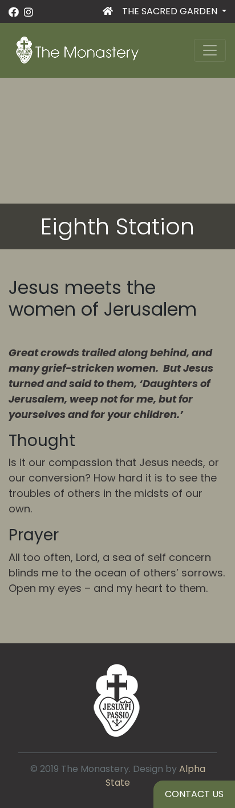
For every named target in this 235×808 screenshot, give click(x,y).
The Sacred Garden (171, 11)
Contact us (194, 794)
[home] (108, 14)
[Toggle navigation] (210, 50)
